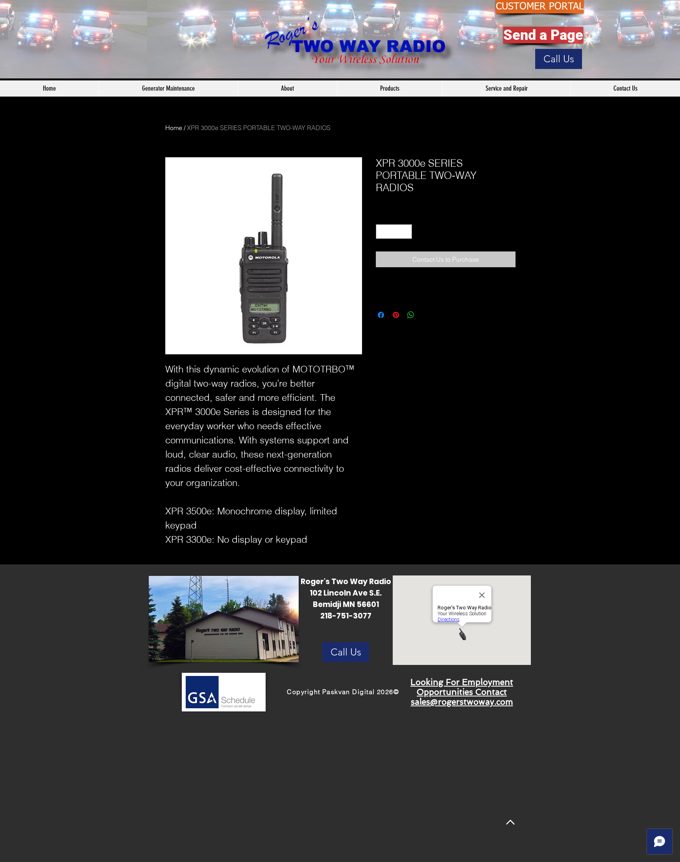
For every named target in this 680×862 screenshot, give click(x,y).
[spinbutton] (394, 231)
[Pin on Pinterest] (396, 315)
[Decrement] (382, 231)
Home (173, 128)
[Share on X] (426, 315)
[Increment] (406, 231)
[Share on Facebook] (381, 315)
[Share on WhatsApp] (411, 315)
